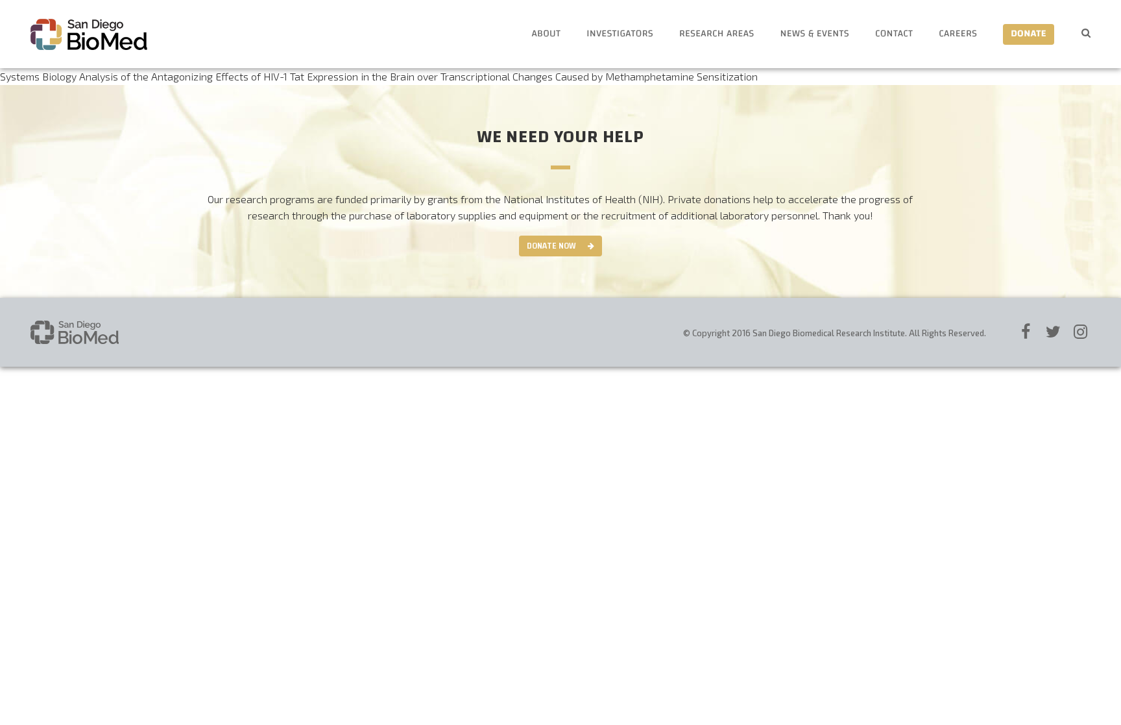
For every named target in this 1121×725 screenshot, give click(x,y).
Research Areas (716, 34)
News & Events (814, 34)
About (545, 34)
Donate (1028, 34)
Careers (958, 34)
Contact (894, 34)
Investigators (619, 34)
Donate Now (551, 246)
